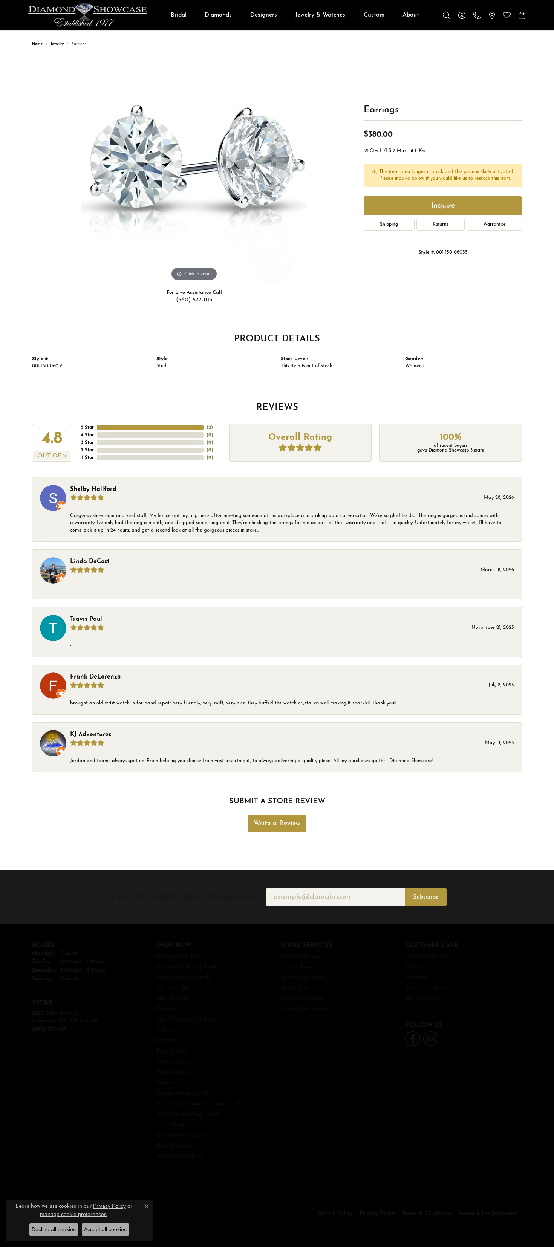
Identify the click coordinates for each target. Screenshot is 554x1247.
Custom (374, 15)
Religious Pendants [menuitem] (180, 1157)
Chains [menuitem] (164, 1030)
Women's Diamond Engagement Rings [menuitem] (203, 1104)
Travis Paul (86, 619)
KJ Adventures (90, 735)
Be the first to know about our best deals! (184, 897)
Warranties (494, 224)
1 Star (88, 457)
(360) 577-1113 (194, 300)
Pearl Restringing (302, 998)
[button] (446, 15)
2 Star (87, 450)
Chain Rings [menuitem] (171, 1125)
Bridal (179, 15)
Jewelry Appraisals (303, 977)
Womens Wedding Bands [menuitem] (187, 967)
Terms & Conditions (426, 1213)
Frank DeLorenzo (95, 677)
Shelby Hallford (93, 489)
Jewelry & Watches (320, 15)
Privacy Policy (377, 1213)
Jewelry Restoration (304, 1009)
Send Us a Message (429, 988)
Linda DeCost (89, 562)
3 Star (87, 442)
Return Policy (335, 1213)
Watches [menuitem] (166, 1083)
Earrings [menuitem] (166, 1009)
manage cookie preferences (73, 1214)
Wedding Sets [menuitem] (173, 988)
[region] (194, 170)
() (210, 427)
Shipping (389, 224)
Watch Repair (298, 988)
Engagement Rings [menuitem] (179, 956)
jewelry (57, 44)
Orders (413, 967)
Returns (440, 224)
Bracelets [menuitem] (167, 1041)
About (410, 15)
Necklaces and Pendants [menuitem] (186, 1019)
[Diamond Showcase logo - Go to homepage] (87, 15)
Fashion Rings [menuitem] (173, 998)
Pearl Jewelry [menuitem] (172, 1051)
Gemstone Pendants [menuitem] (180, 1135)
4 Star (87, 435)
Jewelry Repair (298, 967)
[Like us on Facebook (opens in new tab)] (412, 1038)
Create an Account (428, 956)
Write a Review (277, 823)
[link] (477, 15)
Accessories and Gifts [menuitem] (182, 1093)
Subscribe (426, 897)
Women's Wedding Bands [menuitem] (187, 1114)
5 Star (87, 427)
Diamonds (218, 15)
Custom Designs (300, 956)
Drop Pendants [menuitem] (174, 1146)
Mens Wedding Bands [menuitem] (183, 977)
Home (37, 44)
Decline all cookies (54, 1229)
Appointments (422, 998)
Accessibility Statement (488, 1213)
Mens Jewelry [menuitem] (172, 1072)
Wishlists (416, 977)
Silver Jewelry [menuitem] (172, 1062)
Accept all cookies (105, 1229)
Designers (263, 15)
